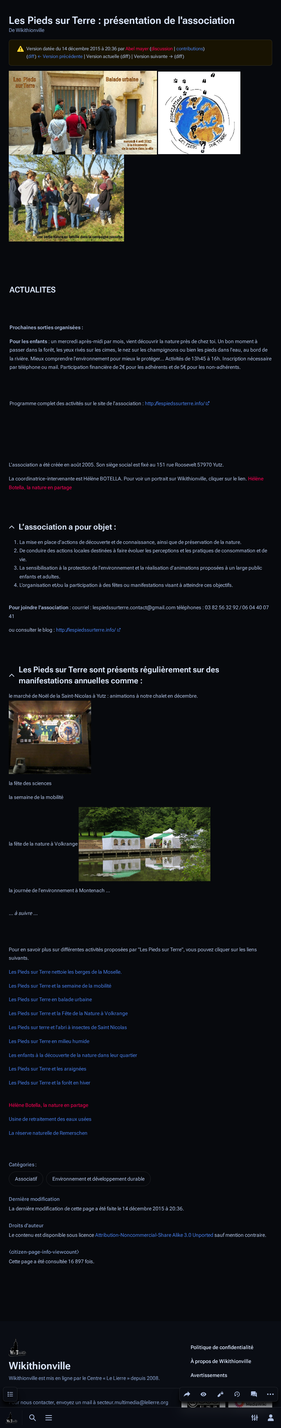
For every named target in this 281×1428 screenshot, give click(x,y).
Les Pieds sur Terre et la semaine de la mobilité (60, 986)
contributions (189, 48)
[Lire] (203, 1394)
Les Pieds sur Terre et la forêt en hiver (49, 1083)
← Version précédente (60, 56)
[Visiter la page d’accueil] (11, 1417)
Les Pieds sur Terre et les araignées (47, 1069)
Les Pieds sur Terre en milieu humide (49, 1041)
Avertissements (209, 1375)
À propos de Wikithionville (221, 1361)
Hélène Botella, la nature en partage (48, 1105)
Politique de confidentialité (222, 1347)
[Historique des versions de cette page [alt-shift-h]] (237, 1394)
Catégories (21, 1164)
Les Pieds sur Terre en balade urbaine (50, 999)
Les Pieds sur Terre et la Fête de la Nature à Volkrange (68, 1013)
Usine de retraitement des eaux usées (50, 1119)
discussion (162, 48)
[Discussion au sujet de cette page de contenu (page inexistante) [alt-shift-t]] (254, 1394)
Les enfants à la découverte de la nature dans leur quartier (73, 1055)
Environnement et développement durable (98, 1179)
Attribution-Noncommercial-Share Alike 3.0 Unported (154, 1235)
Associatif (26, 1179)
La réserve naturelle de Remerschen (48, 1133)
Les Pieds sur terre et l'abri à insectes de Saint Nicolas (68, 1027)
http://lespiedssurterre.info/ (175, 403)
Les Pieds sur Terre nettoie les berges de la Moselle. (65, 972)
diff (31, 56)
